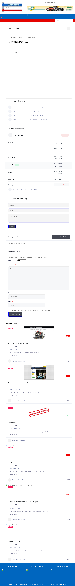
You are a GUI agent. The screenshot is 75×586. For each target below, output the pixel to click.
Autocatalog (54, 15)
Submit (12, 226)
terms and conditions (44, 310)
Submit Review (15, 314)
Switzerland (31, 38)
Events (63, 15)
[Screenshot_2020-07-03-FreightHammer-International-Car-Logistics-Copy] (62, 579)
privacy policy (32, 310)
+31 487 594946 (15, 429)
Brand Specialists (20, 15)
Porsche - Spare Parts (17, 38)
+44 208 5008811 (15, 468)
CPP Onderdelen (14, 422)
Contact (70, 15)
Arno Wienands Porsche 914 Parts (21, 383)
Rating (10, 260)
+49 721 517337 (15, 548)
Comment (12, 265)
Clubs (37, 15)
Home (2, 15)
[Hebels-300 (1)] (37, 579)
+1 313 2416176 (15, 508)
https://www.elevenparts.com (39, 119)
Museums (44, 15)
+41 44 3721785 (34, 111)
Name (10, 293)
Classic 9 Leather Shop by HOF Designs (23, 502)
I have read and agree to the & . (30, 310)
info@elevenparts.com (37, 115)
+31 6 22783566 (15, 389)
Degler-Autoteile (14, 541)
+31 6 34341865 (15, 350)
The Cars (9, 15)
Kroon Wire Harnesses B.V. (18, 343)
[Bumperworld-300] (13, 579)
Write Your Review (62, 237)
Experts (30, 15)
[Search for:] (64, 20)
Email (10, 302)
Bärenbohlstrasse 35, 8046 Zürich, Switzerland (44, 107)
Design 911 (12, 462)
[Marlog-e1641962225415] (50, 10)
